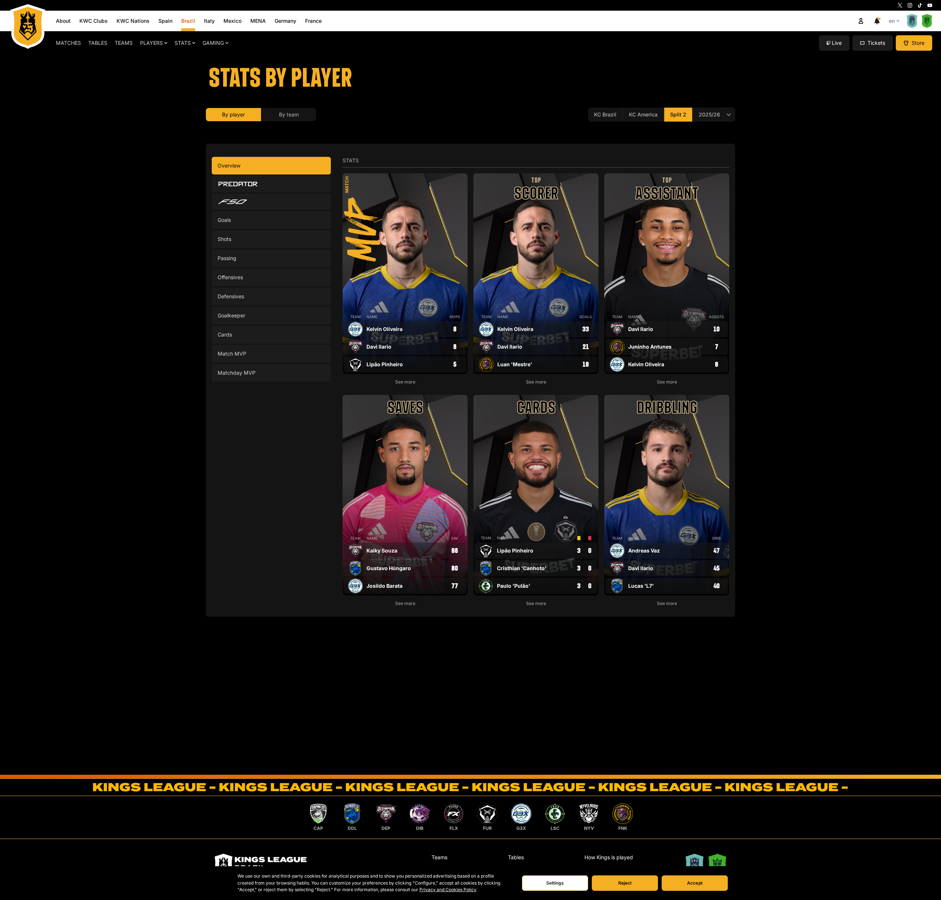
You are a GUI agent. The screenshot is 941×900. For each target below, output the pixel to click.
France (313, 21)
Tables (97, 43)
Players (151, 43)
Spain (165, 21)
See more (405, 382)
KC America (643, 114)
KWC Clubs (93, 21)
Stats (183, 43)
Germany (285, 21)
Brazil (188, 21)
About (63, 21)
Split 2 (678, 114)
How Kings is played (608, 857)
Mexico (232, 21)
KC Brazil (605, 114)
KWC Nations (133, 21)
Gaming (213, 43)
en (892, 21)
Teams (124, 43)
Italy (209, 21)
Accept (694, 883)
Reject (625, 883)
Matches (68, 43)
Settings (555, 883)
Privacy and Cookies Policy (447, 889)
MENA (258, 21)
